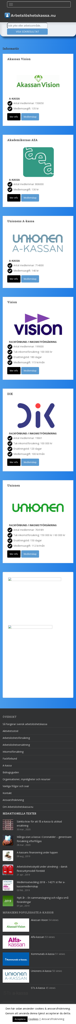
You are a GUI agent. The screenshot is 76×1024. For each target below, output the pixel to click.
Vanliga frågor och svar (16, 786)
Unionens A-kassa (20, 221)
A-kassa (14, 98)
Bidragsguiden (11, 772)
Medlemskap (30, 116)
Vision (12, 302)
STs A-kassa (38, 988)
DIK (10, 394)
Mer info (14, 116)
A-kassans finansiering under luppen (37, 852)
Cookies (33, 1019)
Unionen (13, 485)
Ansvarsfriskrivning (13, 800)
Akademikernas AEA (22, 140)
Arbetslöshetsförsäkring (16, 738)
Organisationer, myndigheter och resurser (26, 779)
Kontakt (7, 793)
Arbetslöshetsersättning (16, 744)
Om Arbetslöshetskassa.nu (18, 806)
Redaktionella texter (19, 813)
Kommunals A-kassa (42, 954)
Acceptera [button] (20, 1019)
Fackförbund (18, 342)
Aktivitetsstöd (10, 731)
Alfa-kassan (37, 937)
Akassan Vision (19, 59)
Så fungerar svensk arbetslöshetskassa (25, 724)
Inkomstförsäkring (43, 342)
